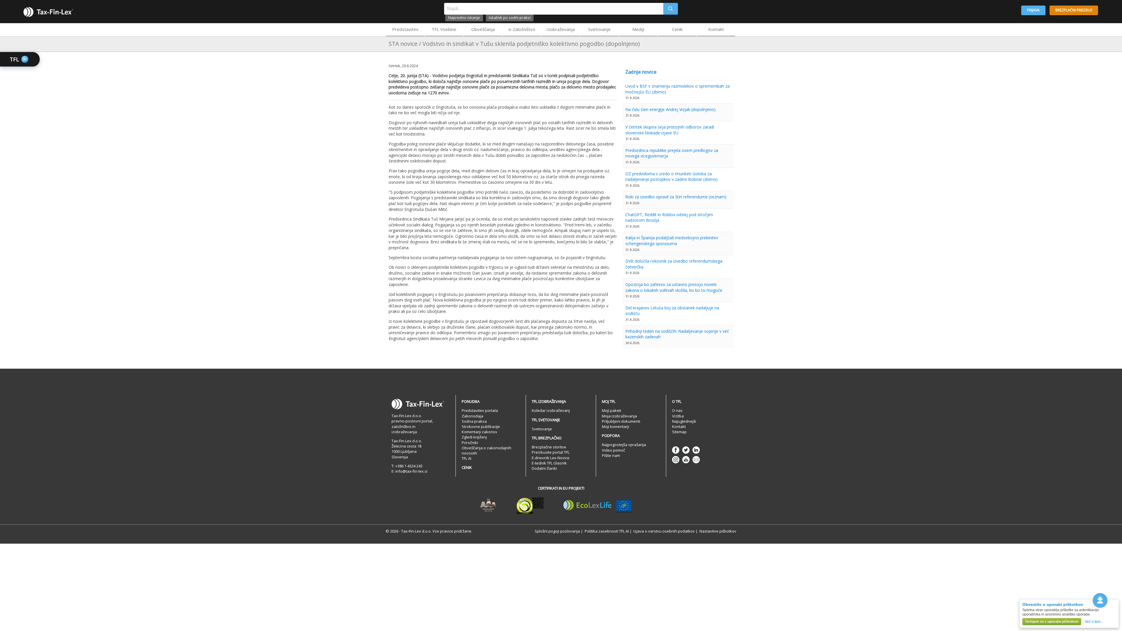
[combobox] (553, 9)
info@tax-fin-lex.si (411, 471)
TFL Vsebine (444, 29)
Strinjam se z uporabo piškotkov (1051, 622)
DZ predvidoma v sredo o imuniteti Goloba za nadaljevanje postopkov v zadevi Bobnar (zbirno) (671, 176)
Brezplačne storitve (549, 447)
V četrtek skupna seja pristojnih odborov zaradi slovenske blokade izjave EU (669, 130)
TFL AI (466, 458)
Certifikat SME (530, 505)
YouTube (686, 459)
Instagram (675, 459)
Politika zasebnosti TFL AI (607, 531)
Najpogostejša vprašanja (624, 444)
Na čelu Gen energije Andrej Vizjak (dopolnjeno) (670, 109)
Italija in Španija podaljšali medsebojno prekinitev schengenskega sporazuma (671, 240)
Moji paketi (611, 410)
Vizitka (678, 416)
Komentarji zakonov (479, 431)
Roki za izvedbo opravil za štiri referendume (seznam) (675, 197)
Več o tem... (1094, 622)
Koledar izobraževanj (551, 410)
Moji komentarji (615, 426)
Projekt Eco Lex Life (597, 505)
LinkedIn (696, 450)
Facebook (675, 450)
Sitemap (679, 431)
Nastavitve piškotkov (717, 531)
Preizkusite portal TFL (550, 452)
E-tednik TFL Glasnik (549, 463)
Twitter (686, 450)
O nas (677, 410)
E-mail (696, 459)
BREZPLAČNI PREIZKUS (1073, 10)
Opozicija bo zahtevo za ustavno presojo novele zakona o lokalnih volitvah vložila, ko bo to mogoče (673, 287)
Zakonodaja (472, 416)
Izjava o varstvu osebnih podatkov (664, 531)
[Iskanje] (670, 9)
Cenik (677, 29)
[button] (1100, 600)
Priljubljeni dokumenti (621, 421)
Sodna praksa (474, 421)
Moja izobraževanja (619, 416)
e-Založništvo (521, 29)
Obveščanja (483, 29)
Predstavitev (405, 29)
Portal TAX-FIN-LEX (48, 12)
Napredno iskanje (464, 17)
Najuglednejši (684, 421)
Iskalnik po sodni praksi (510, 17)
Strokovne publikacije (481, 426)
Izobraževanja (560, 29)
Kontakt (716, 29)
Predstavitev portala (480, 410)
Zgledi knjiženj (474, 437)
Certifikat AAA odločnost (488, 505)
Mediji (638, 29)
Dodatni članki (544, 468)
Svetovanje (599, 29)
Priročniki (470, 442)
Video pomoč (613, 450)
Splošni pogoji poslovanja (557, 531)
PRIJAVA (1033, 10)
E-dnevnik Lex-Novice (550, 457)
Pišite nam (611, 455)
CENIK (467, 467)
